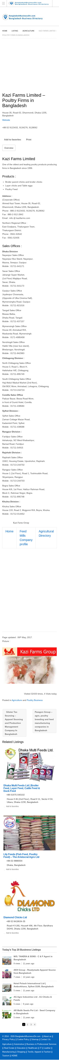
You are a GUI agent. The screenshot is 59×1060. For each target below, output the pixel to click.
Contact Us (46, 1039)
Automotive (19, 1044)
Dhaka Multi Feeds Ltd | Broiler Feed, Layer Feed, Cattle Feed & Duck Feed (21, 788)
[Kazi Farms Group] (29, 665)
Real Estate (9, 1048)
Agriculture (28, 31)
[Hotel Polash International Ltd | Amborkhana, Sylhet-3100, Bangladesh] (6, 988)
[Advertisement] (29, 593)
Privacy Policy (8, 1039)
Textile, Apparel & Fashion (39, 1052)
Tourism (5, 1055)
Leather (47, 1048)
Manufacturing (8, 1052)
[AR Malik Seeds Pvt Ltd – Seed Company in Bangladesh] (6, 1015)
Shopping (21, 1052)
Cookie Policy (23, 1039)
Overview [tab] (8, 148)
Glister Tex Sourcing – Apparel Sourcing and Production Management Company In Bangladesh (14, 723)
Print (28, 139)
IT (41, 1048)
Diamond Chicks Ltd (15, 917)
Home (4, 31)
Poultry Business (35, 700)
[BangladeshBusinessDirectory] (31, 3)
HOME (15, 1055)
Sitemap (35, 1039)
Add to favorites (12, 139)
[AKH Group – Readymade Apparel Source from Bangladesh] (6, 974)
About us (47, 1036)
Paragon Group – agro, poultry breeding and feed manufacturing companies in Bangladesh (44, 721)
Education (21, 1048)
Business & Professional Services (41, 1044)
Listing (15, 31)
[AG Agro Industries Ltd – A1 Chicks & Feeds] (6, 1001)
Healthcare (32, 1048)
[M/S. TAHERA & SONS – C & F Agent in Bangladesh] (6, 961)
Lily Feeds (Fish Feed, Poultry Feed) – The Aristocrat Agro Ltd (21, 855)
